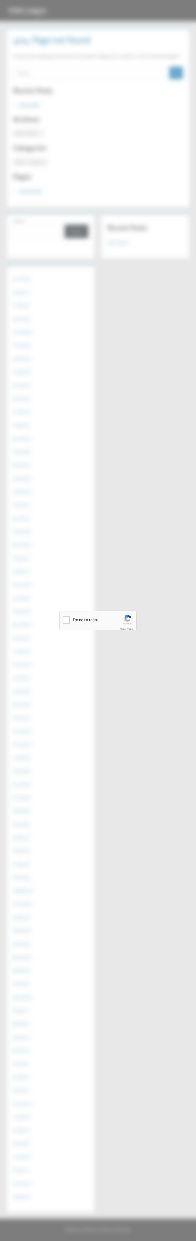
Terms (130, 629)
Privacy (123, 629)
